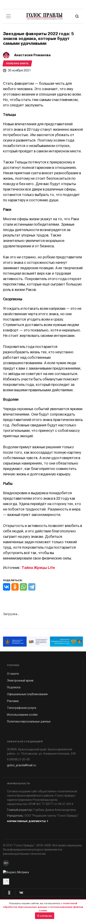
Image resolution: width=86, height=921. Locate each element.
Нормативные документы (26, 821)
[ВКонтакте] (6, 587)
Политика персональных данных (29, 721)
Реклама (13, 701)
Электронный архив (20, 680)
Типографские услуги (21, 708)
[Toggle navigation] (8, 16)
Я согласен (44, 915)
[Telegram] (31, 587)
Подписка (13, 687)
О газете (13, 673)
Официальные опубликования (27, 694)
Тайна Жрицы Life (38, 567)
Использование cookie (22, 714)
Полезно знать (17, 63)
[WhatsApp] (23, 587)
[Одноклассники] (15, 587)
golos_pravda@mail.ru (21, 765)
